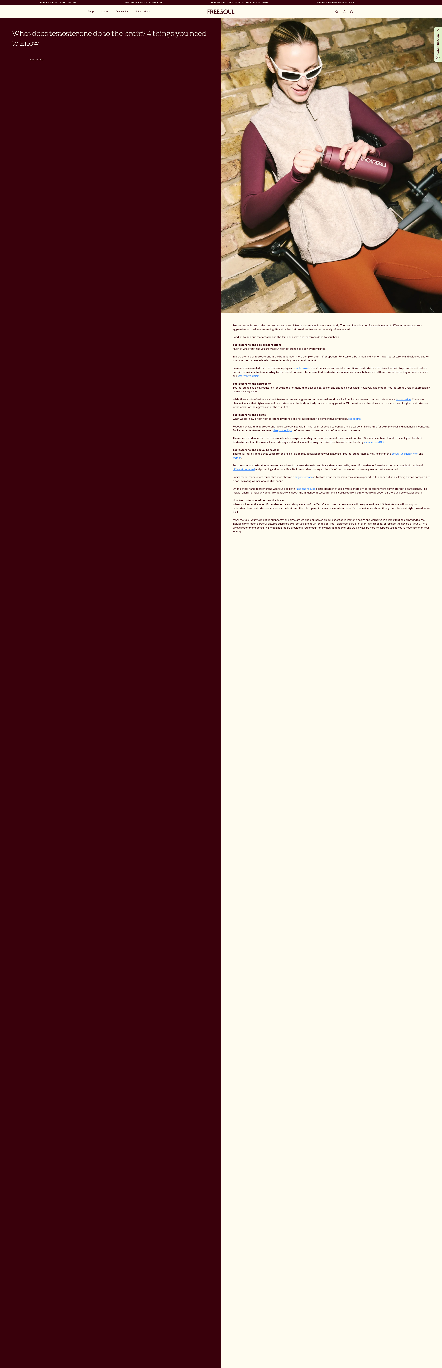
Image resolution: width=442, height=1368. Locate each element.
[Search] (337, 11)
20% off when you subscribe (108, 2)
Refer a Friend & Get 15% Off (23, 2)
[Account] (344, 11)
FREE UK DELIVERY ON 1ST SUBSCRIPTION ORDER (205, 2)
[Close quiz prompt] (438, 30)
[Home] (221, 11)
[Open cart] (351, 11)
